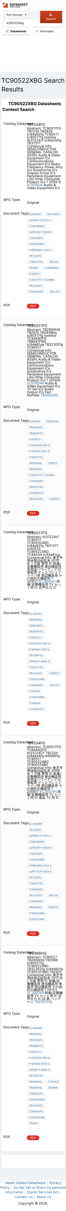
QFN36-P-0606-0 (39, 661)
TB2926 (33, 267)
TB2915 (52, 463)
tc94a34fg (36, 291)
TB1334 (53, 261)
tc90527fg (36, 1093)
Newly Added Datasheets (25, 1183)
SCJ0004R (36, 993)
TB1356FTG (36, 655)
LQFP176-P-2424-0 (40, 871)
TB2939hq (35, 468)
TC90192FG (36, 237)
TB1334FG (53, 214)
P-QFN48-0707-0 (39, 451)
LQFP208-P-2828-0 (40, 231)
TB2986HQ (35, 1081)
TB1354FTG (36, 1075)
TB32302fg (36, 498)
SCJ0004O (48, 581)
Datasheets (18, 31)
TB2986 (52, 1087)
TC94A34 (34, 702)
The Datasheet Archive (15, 5)
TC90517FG (36, 261)
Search (51, 19)
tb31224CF (35, 895)
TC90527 (53, 1081)
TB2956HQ (35, 463)
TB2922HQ (49, 395)
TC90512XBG (37, 919)
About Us (44, 1197)
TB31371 (54, 291)
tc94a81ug (36, 492)
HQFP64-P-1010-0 (40, 220)
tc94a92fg (51, 267)
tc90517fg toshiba (41, 279)
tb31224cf (35, 285)
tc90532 (34, 691)
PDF (33, 306)
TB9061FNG (36, 486)
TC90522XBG (37, 697)
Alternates (46, 31)
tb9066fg (35, 907)
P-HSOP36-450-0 (39, 445)
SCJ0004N (48, 792)
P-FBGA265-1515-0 (40, 249)
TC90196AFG (37, 226)
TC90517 (34, 273)
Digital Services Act (42, 1192)
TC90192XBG (37, 243)
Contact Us (24, 1197)
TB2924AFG (36, 427)
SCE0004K (35, 383)
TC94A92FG (36, 480)
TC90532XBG (37, 679)
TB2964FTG (36, 433)
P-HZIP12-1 (35, 439)
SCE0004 (34, 421)
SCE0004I (35, 185)
